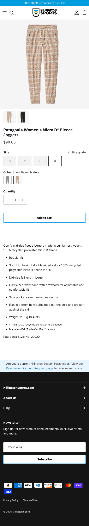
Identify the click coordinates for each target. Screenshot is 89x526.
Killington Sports (21, 511)
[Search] (13, 12)
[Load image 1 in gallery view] (44, 64)
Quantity (9, 191)
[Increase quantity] (23, 199)
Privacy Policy (10, 500)
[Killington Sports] (45, 12)
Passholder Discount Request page (29, 368)
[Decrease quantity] (7, 199)
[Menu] (4, 12)
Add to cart (44, 217)
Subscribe (44, 459)
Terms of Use (30, 500)
